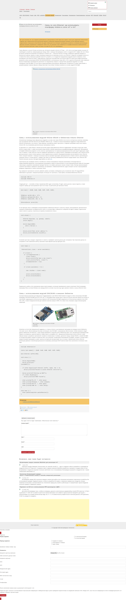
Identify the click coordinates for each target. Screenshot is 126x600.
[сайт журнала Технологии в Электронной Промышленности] (53, 525)
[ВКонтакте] (21, 410)
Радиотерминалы (80, 15)
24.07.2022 (23, 407)
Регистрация (26, 11)
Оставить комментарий (27, 408)
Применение (58, 15)
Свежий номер (93, 3)
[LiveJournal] (27, 410)
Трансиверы (65, 15)
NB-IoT (104, 15)
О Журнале (22, 9)
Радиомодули (72, 15)
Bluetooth (96, 15)
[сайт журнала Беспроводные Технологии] (70, 525)
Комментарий (25, 423)
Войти (20, 11)
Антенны (88, 15)
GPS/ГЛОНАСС (26, 15)
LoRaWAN (42, 15)
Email (23, 442)
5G (20, 17)
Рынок (31, 15)
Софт (35, 15)
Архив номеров (93, 7)
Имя (22, 437)
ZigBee (100, 15)
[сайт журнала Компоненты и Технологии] (61, 525)
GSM (21, 15)
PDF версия (47, 31)
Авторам (28, 9)
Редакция (32, 9)
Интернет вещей (49, 15)
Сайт (22, 446)
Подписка (92, 5)
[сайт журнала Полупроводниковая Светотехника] (81, 525)
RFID (38, 15)
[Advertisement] (54, 509)
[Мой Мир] (26, 410)
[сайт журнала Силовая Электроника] (44, 525)
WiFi (92, 15)
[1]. (51, 159)
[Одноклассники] (24, 410)
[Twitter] (23, 410)
